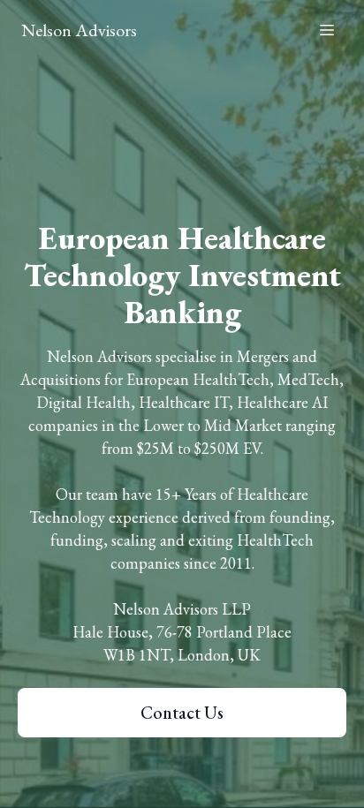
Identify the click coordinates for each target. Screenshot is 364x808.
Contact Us (182, 712)
